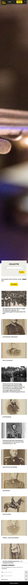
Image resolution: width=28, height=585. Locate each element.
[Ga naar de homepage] (3, 2)
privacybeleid (4, 568)
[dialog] (14, 574)
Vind (22, 272)
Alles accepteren (14, 583)
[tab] (26, 572)
